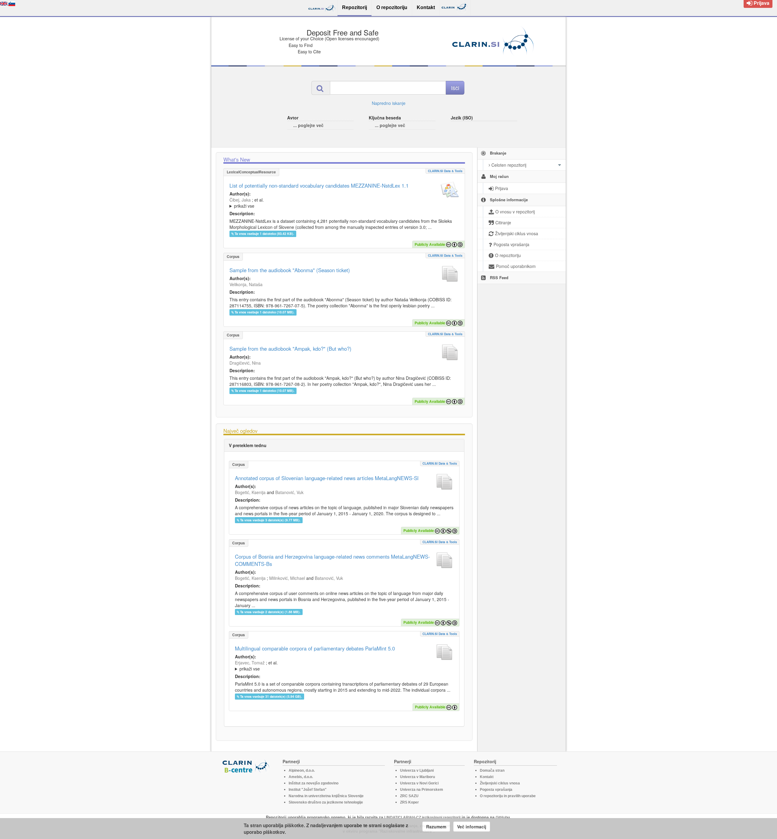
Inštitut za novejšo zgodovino (313, 783)
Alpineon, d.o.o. (302, 770)
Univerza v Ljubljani (417, 770)
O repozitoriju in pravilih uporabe (508, 796)
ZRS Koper (409, 802)
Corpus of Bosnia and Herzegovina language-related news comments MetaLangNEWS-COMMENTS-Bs (332, 560)
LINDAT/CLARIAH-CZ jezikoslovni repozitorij (422, 817)
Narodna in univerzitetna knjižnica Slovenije (326, 796)
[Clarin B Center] (246, 766)
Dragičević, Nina (245, 363)
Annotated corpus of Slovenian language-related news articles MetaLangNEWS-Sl (327, 478)
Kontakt (487, 777)
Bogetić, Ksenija (250, 492)
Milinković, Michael (287, 578)
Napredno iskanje (388, 103)
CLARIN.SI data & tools (445, 171)
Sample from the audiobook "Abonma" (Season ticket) (289, 270)
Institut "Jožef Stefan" (308, 789)
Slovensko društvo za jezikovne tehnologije (326, 802)
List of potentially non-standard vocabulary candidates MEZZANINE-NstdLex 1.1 (319, 185)
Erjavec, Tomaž (250, 663)
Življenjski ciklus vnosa (500, 783)
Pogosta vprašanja (496, 789)
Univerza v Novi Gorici (419, 783)
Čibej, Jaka (240, 200)
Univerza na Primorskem (421, 789)
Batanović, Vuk (289, 492)
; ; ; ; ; (310, 203)
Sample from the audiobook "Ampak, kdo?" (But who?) (290, 348)
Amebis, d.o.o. (301, 777)
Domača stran (492, 770)
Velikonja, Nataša (246, 284)
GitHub (501, 817)
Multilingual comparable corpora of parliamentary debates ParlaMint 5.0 (315, 648)
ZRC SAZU (409, 796)
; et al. (246, 203)
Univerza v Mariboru (417, 777)
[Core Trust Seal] (246, 790)
